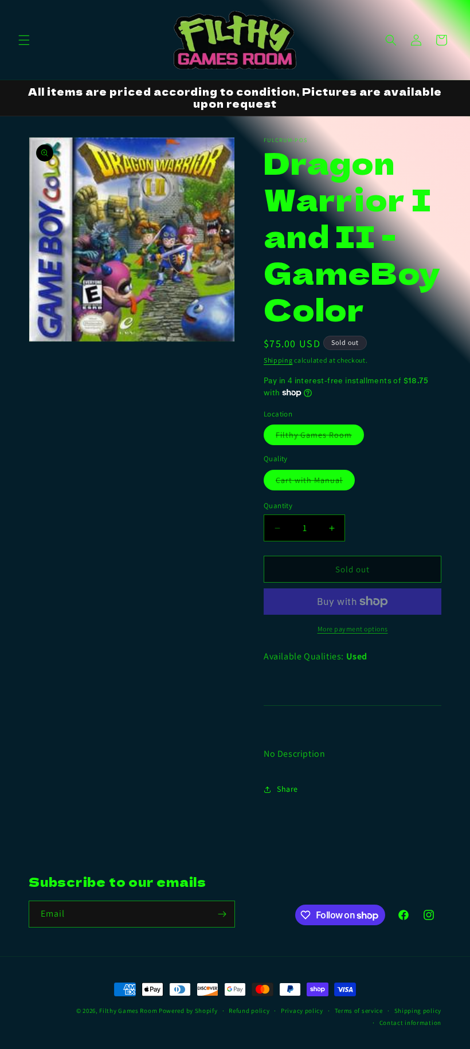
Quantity (278, 505)
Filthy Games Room (320, 437)
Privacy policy (302, 1011)
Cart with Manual (315, 482)
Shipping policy (418, 1011)
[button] (24, 40)
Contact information (410, 1023)
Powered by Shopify (188, 1011)
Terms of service (359, 1011)
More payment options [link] (353, 628)
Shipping (278, 360)
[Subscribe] (221, 914)
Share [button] (287, 789)
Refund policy (249, 1011)
